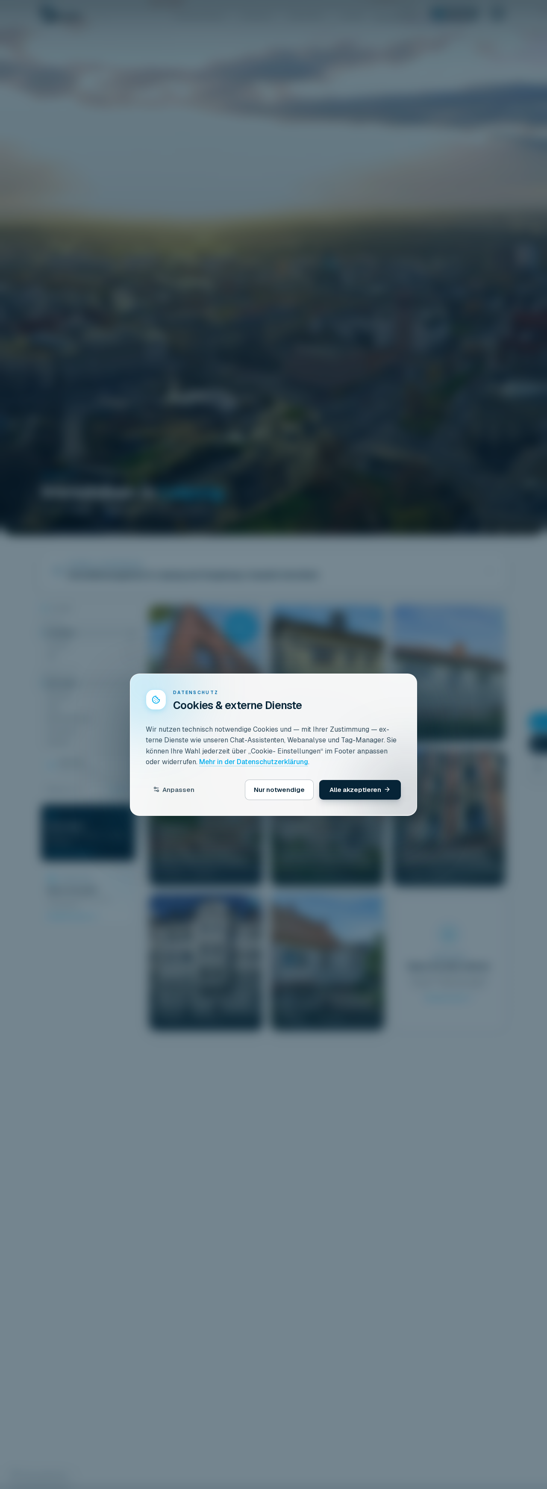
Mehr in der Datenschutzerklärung (253, 761)
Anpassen (178, 789)
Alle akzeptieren (355, 789)
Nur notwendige (279, 789)
